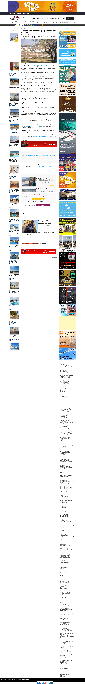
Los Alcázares (54, 18)
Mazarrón (60, 18)
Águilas (37, 18)
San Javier (64, 18)
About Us (76, 679)
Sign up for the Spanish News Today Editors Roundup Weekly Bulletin (40, 155)
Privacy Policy (70, 679)
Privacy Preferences (25, 679)
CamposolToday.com (25, 76)
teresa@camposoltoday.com (40, 136)
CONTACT (13, 13)
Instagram (27, 126)
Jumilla (47, 18)
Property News (44, 22)
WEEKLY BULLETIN (26, 13)
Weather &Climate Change (18, 22)
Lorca (51, 18)
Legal (74, 679)
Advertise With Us (81, 679)
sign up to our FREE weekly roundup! (41, 166)
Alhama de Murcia (42, 18)
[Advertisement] (67, 323)
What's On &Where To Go (25, 22)
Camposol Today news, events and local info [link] (42, 65)
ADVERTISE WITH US (18, 13)
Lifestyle (37, 22)
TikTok (38, 126)
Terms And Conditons (64, 679)
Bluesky (33, 126)
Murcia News (11, 22)
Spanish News (52, 22)
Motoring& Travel (32, 22)
